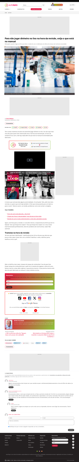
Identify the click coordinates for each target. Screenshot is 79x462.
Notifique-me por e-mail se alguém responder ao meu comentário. (26, 426)
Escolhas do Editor (17, 343)
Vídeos (45, 343)
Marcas (18, 438)
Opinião (41, 438)
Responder (11, 387)
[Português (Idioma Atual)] (37, 451)
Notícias (9, 12)
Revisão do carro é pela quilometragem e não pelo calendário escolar (27, 219)
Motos (29, 440)
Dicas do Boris (31, 442)
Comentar (71, 430)
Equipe (6, 440)
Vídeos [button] (50, 9)
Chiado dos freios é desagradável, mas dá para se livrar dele (24, 216)
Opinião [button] (72, 9)
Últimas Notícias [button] (36, 9)
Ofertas (41, 447)
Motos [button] (60, 9)
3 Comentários (9, 123)
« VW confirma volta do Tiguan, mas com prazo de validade (15, 334)
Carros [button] (7, 9)
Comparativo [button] (20, 9)
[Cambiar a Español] (42, 451)
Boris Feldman (10, 118)
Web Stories (42, 444)
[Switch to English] (39, 451)
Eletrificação (30, 447)
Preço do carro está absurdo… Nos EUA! (18, 214)
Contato (6, 442)
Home (6, 12)
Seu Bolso (38, 343)
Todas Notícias (9, 343)
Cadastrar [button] (9, 287)
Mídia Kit (7, 444)
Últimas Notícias (31, 438)
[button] (43, 5)
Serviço (32, 343)
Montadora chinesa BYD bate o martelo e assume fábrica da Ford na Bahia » (42, 335)
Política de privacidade (70, 460)
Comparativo (19, 440)
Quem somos (7, 438)
